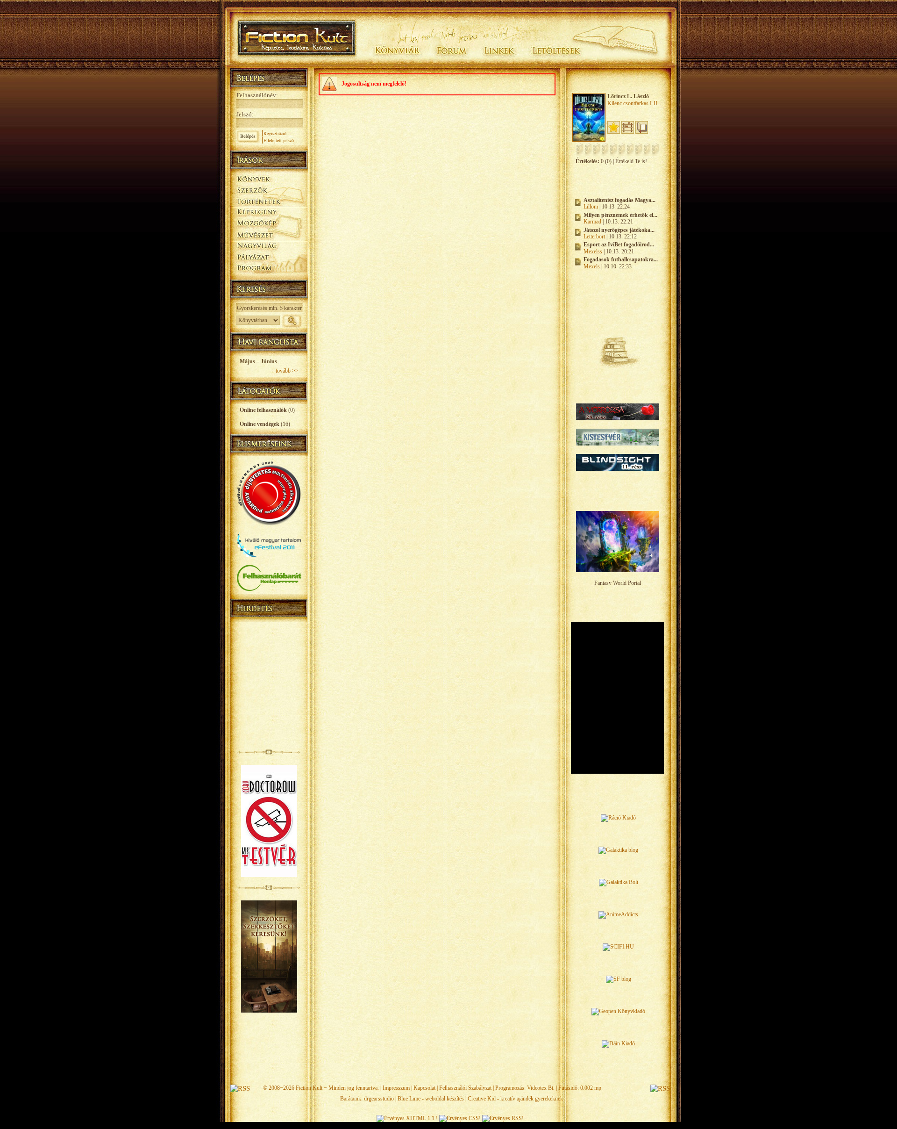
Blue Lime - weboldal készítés (431, 1098)
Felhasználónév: (257, 95)
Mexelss (593, 251)
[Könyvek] (268, 177)
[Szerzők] (268, 188)
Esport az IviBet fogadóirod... (619, 244)
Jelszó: (245, 114)
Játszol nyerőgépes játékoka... (619, 230)
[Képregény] (268, 211)
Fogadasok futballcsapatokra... (621, 259)
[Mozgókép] (268, 223)
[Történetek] (268, 200)
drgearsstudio (379, 1098)
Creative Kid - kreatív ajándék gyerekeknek (515, 1098)
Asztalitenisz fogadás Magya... (619, 200)
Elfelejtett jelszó (278, 140)
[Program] (268, 269)
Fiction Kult (309, 1088)
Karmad (592, 221)
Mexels (592, 266)
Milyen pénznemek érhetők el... (620, 215)
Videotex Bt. (541, 1088)
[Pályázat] (268, 258)
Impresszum (396, 1088)
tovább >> (287, 370)
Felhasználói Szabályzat (465, 1088)
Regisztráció (274, 133)
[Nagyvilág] (268, 246)
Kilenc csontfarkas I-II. (633, 103)
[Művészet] (268, 234)
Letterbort (594, 236)
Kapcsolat (424, 1088)
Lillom (591, 206)
